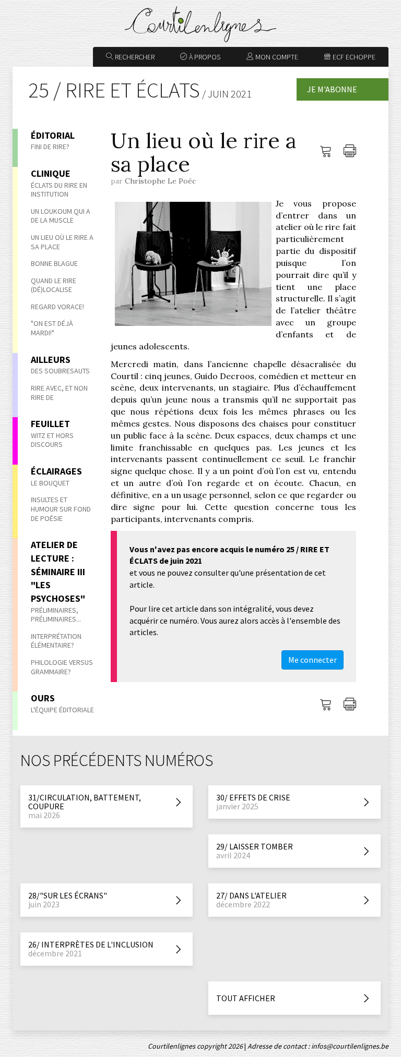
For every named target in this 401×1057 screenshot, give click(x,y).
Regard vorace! (57, 306)
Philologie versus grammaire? (62, 667)
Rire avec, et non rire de (59, 392)
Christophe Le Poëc (160, 181)
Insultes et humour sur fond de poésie (61, 509)
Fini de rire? (50, 146)
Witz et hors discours (52, 440)
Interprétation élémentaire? (56, 640)
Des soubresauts (60, 370)
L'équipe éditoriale (62, 709)
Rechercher (134, 57)
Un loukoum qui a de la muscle (60, 215)
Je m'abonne (332, 89)
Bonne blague (54, 263)
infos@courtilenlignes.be (349, 1046)
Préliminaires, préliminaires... (56, 614)
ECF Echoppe (353, 57)
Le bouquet (50, 483)
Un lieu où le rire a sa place (62, 242)
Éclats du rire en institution (59, 189)
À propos (203, 57)
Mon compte (276, 57)
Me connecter (312, 659)
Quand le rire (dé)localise (53, 285)
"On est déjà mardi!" (52, 328)
